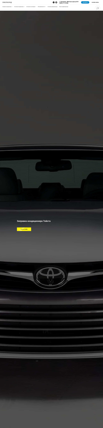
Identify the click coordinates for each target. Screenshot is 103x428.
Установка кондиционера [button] (19, 6)
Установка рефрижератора (52, 6)
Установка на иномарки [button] (30, 6)
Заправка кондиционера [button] (7, 6)
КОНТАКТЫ (85, 2)
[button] (24, 229)
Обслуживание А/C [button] (41, 6)
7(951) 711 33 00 (63, 3)
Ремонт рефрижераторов (63, 6)
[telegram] (54, 2)
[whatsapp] (56, 2)
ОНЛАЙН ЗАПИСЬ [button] (95, 2)
